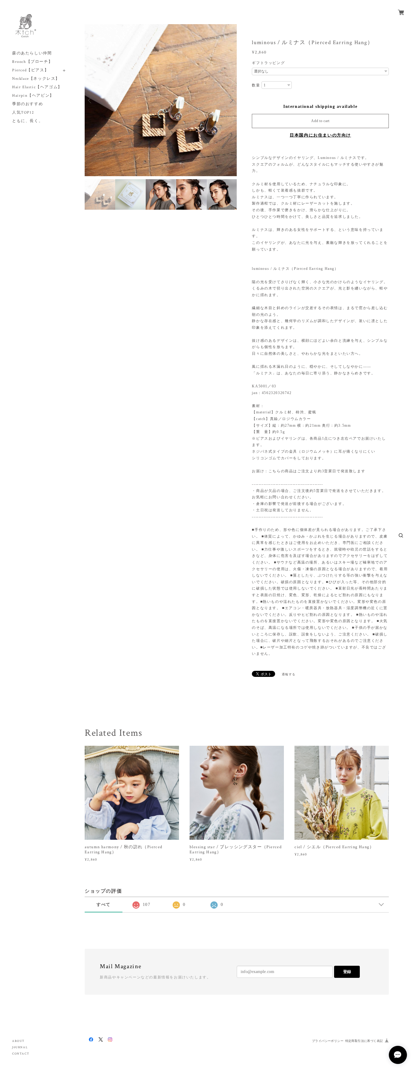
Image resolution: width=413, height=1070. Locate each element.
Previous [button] (91, 100)
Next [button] (231, 100)
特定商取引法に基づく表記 (364, 1041)
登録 (347, 971)
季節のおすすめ (27, 104)
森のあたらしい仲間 (32, 53)
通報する (289, 674)
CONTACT (20, 1054)
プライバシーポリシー (327, 1041)
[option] (161, 100)
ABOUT (18, 1041)
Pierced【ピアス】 (30, 70)
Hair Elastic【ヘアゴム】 (37, 87)
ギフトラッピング (268, 63)
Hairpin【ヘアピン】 (33, 96)
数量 (256, 85)
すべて (103, 904)
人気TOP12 (23, 113)
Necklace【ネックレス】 (36, 79)
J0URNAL (20, 1047)
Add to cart (320, 121)
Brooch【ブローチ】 (32, 62)
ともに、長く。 (27, 121)
